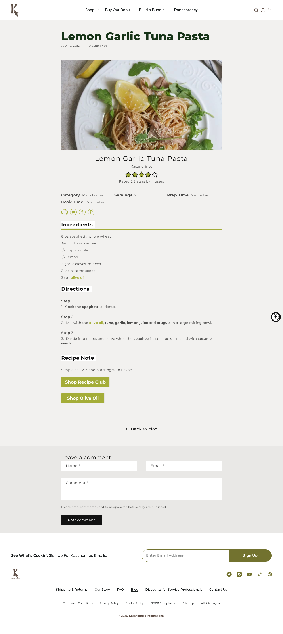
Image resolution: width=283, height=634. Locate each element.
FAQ (120, 590)
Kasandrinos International (146, 615)
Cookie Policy (135, 603)
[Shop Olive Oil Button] (141, 398)
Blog (134, 590)
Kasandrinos (142, 166)
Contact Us (218, 590)
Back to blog (144, 429)
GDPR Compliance (163, 603)
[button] (91, 10)
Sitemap (188, 603)
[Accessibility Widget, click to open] (276, 317)
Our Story (102, 590)
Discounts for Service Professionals (173, 590)
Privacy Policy (109, 603)
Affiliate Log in (210, 603)
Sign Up (250, 555)
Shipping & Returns (72, 590)
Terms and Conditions (78, 603)
